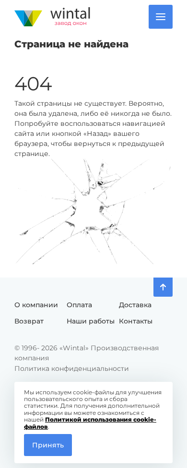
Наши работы (91, 321)
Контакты (135, 321)
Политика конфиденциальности (71, 368)
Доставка (135, 304)
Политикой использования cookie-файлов (90, 423)
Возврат (29, 321)
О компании (36, 304)
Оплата (79, 304)
